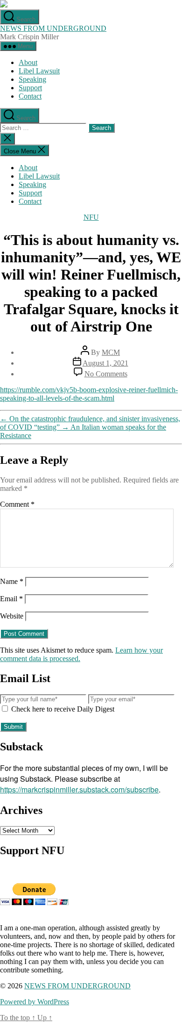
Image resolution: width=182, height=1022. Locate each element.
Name (11, 581)
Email (11, 599)
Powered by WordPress (34, 1002)
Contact (30, 96)
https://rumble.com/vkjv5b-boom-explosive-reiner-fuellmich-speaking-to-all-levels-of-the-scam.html (89, 394)
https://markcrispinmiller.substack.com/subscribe (79, 789)
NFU (91, 217)
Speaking (32, 79)
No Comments (105, 374)
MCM (111, 352)
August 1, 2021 (105, 363)
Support (30, 88)
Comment (17, 504)
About (28, 62)
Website (11, 616)
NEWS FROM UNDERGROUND (53, 28)
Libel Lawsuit (39, 71)
